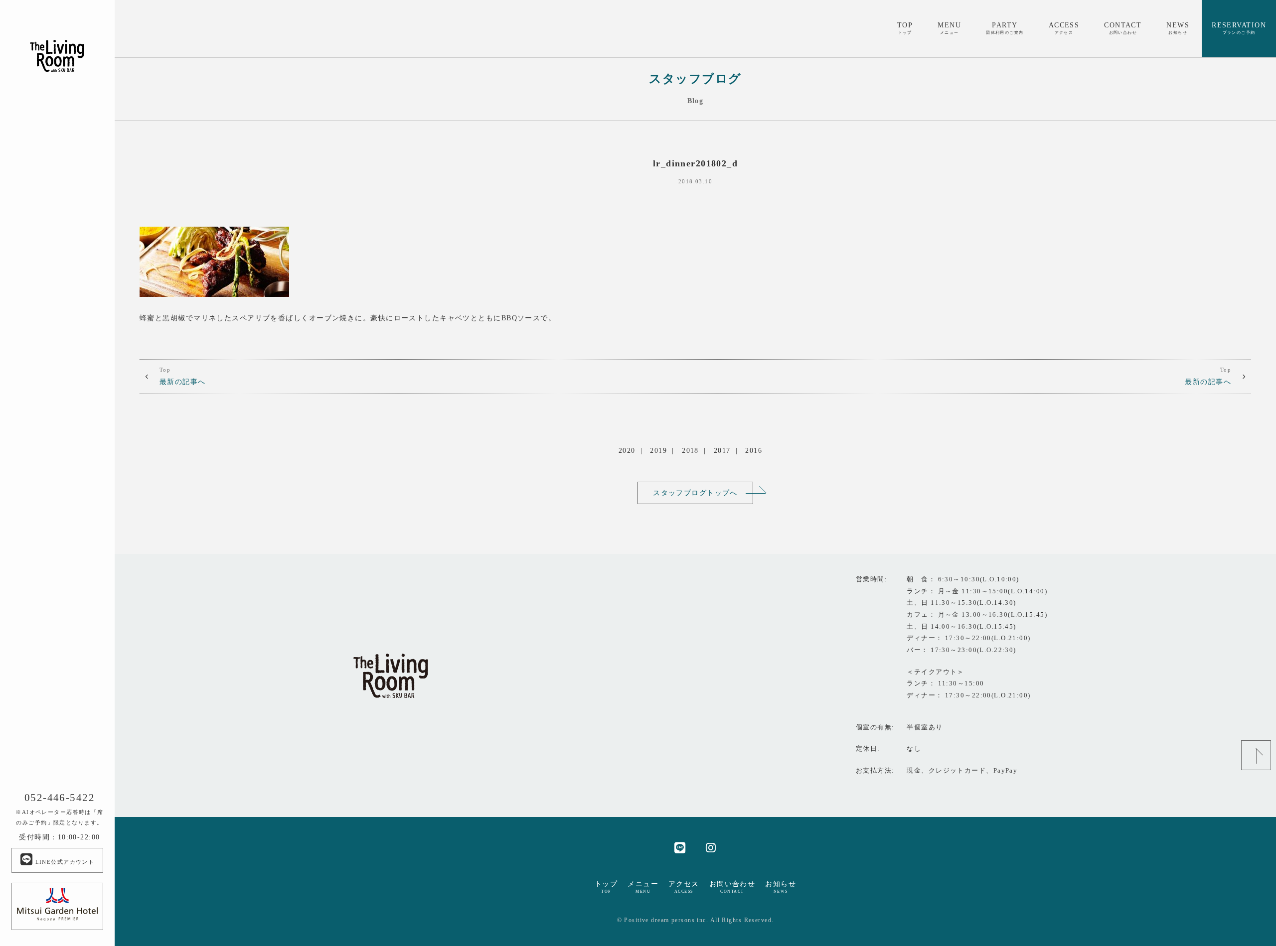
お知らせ (780, 887)
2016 (753, 450)
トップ (606, 887)
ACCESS (1064, 28)
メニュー (643, 887)
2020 (627, 450)
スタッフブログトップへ (695, 493)
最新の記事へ (183, 376)
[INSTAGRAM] (711, 847)
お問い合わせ (732, 887)
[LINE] (680, 847)
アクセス (683, 887)
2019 (658, 450)
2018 (690, 450)
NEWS (1177, 28)
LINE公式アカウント (63, 862)
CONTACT (1122, 28)
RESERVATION (1239, 28)
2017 (722, 450)
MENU (949, 28)
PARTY (1005, 28)
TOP (905, 28)
